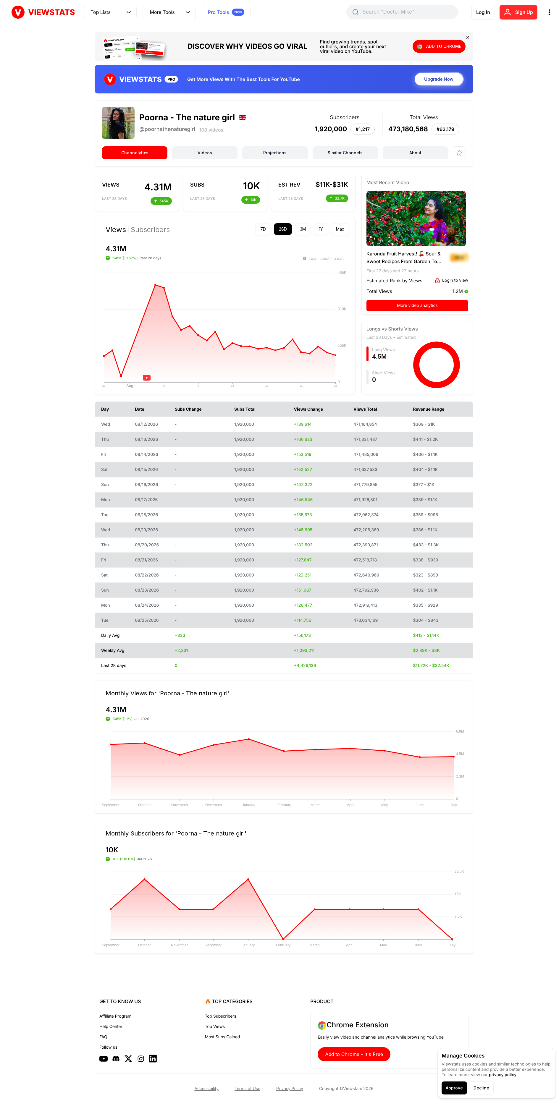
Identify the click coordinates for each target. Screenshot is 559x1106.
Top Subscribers (220, 1016)
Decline (481, 1087)
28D (283, 228)
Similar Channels (345, 152)
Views (116, 229)
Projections (275, 152)
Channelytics (134, 152)
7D (263, 228)
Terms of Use (247, 1088)
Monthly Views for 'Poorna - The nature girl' (167, 693)
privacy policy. (503, 1074)
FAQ (103, 1036)
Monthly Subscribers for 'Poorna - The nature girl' (176, 833)
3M (303, 228)
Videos (205, 152)
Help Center (110, 1026)
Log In (483, 12)
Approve (454, 1087)
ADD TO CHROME (443, 46)
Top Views (215, 1026)
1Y (321, 228)
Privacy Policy (289, 1088)
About (415, 152)
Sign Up (524, 12)
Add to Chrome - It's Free (354, 1054)
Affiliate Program (115, 1016)
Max (340, 228)
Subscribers (150, 229)
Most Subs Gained (222, 1036)
